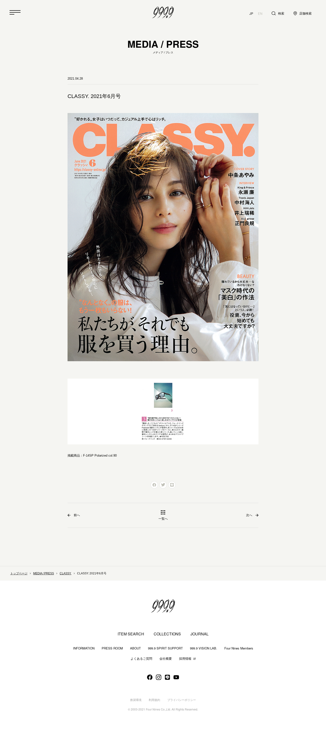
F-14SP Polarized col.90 (100, 455)
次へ (249, 515)
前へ (77, 515)
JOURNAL (199, 634)
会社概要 (165, 658)
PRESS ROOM (112, 648)
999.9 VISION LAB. (203, 648)
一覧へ (163, 518)
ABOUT (135, 648)
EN (260, 13)
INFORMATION (84, 648)
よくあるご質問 (141, 658)
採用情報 (185, 658)
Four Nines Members (238, 648)
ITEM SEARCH (131, 634)
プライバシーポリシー (181, 700)
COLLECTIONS (167, 634)
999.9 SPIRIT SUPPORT (165, 648)
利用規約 (154, 700)
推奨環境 (136, 700)
